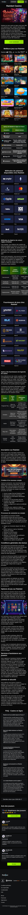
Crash (16, 52)
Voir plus (14, 864)
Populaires (3, 52)
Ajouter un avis (14, 815)
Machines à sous (23, 52)
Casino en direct (10, 52)
